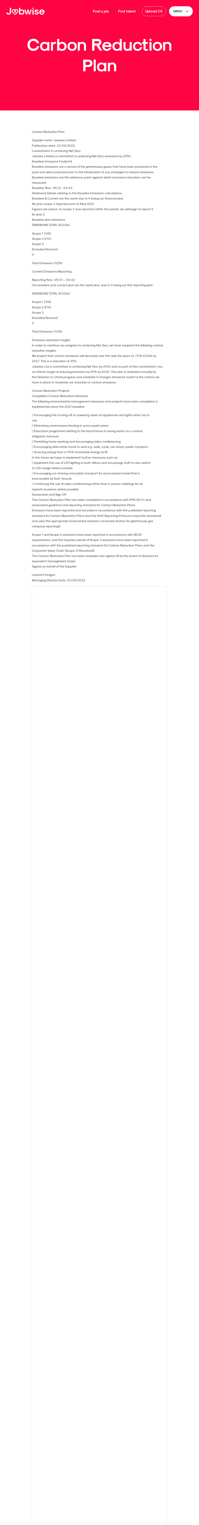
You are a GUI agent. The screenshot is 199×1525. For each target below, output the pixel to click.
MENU (177, 11)
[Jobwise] (25, 11)
